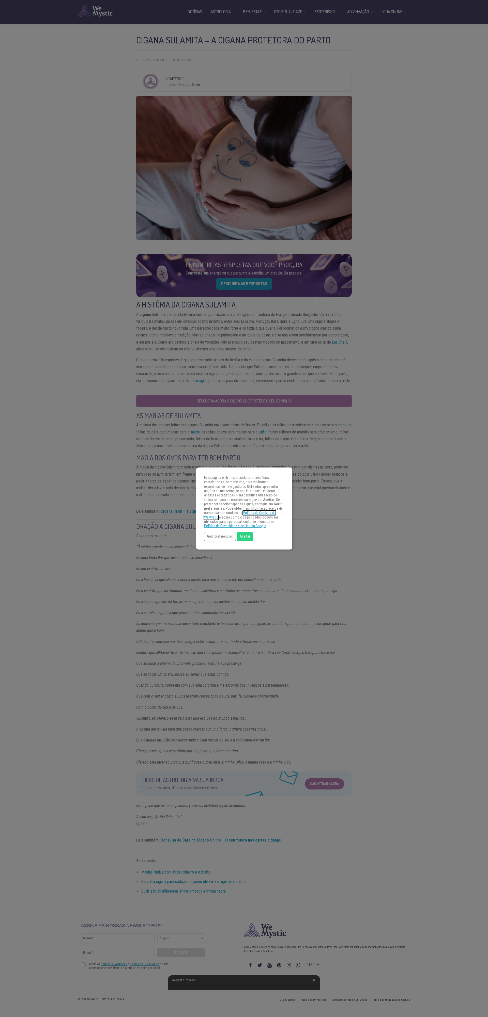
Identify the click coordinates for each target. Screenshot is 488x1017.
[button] (220, 536)
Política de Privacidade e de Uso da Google (235, 526)
